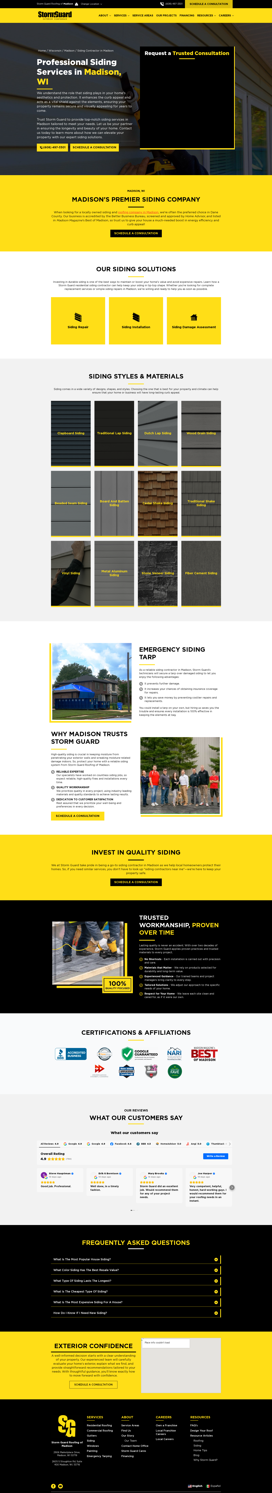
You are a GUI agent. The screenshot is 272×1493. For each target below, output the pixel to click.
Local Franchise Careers (166, 1432)
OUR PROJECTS (166, 15)
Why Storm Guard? (205, 1460)
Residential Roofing (99, 1425)
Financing (127, 1456)
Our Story (127, 1436)
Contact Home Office (134, 1446)
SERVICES (120, 15)
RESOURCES (205, 15)
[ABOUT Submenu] (110, 15)
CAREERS (225, 15)
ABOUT (103, 15)
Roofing (198, 1441)
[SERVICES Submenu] (129, 15)
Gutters (92, 1436)
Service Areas (130, 1425)
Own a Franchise (166, 1425)
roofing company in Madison (138, 212)
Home (42, 50)
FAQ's (194, 1425)
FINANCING (187, 15)
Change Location (90, 4)
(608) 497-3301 (173, 4)
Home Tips (200, 1450)
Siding (91, 1441)
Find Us (126, 1430)
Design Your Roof (201, 1430)
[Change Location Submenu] (100, 4)
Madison (69, 50)
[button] (36, 1187)
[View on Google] (44, 1175)
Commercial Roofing (100, 1430)
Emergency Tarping (99, 1456)
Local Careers (165, 1439)
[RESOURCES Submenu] (215, 15)
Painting (92, 1451)
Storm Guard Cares (133, 1451)
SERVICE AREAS (142, 15)
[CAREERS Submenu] (233, 15)
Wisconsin (55, 50)
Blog (196, 1455)
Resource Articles (201, 1436)
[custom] (53, 1486)
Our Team (131, 1441)
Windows (93, 1446)
